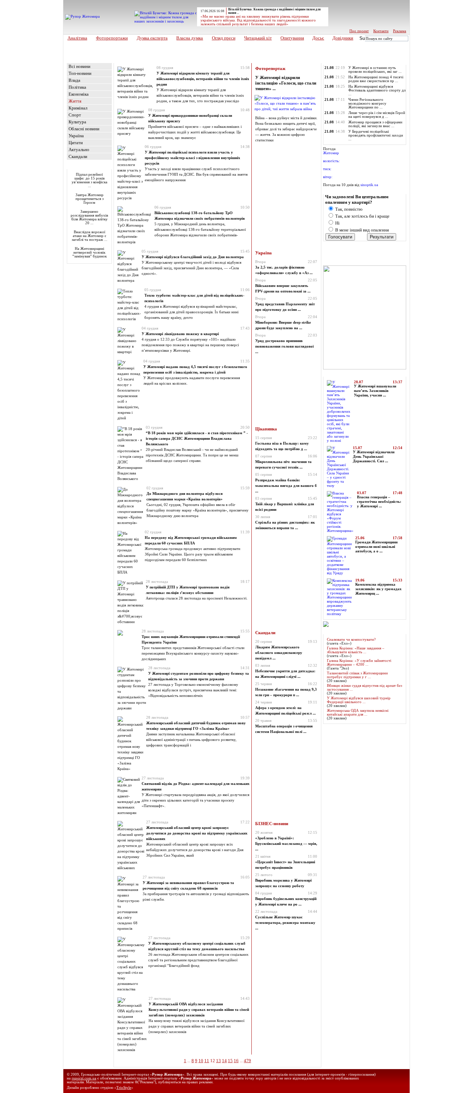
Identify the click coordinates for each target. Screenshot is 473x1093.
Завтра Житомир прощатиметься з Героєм (89, 198)
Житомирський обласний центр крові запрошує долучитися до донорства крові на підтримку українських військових (197, 833)
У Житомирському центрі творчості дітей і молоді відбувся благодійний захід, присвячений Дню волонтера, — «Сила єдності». (191, 268)
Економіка (79, 94)
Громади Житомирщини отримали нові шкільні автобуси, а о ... (376, 546)
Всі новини (79, 66)
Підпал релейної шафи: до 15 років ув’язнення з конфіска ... (89, 180)
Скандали (78, 156)
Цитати (76, 142)
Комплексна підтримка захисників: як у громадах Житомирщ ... (378, 589)
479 (247, 1060)
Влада (74, 80)
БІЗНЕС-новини (271, 823)
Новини (123, 60)
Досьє (318, 38)
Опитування (292, 38)
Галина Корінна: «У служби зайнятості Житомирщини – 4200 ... (359, 662)
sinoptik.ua (369, 185)
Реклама (399, 31)
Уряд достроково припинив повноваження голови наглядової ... (284, 346)
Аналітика (77, 38)
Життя (142, 60)
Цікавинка (266, 428)
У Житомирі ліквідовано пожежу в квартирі (180, 334)
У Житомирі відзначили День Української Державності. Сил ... (373, 456)
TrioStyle (123, 1088)
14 (224, 1060)
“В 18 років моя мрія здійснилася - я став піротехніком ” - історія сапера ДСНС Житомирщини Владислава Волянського (197, 438)
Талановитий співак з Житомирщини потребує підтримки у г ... (357, 675)
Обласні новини (84, 128)
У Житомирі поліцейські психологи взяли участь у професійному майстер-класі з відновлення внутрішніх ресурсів (192, 157)
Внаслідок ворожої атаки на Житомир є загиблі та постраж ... (89, 236)
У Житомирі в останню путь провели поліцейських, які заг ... (375, 69)
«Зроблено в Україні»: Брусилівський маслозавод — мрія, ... (286, 843)
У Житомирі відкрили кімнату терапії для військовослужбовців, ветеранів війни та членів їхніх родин (203, 78)
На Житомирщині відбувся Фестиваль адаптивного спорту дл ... (376, 90)
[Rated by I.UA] (394, 1083)
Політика (77, 87)
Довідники (342, 38)
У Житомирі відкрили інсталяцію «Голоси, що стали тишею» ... (285, 83)
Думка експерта (152, 38)
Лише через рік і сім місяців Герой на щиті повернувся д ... (376, 115)
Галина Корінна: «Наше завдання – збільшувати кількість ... (355, 650)
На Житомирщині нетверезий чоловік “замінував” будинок (89, 252)
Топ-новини (80, 73)
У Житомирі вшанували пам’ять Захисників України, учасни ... (375, 390)
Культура (77, 121)
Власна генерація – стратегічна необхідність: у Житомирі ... (379, 501)
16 (236, 1060)
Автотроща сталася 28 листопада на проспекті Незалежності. (197, 598)
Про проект (359, 31)
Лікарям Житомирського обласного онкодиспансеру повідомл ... (278, 652)
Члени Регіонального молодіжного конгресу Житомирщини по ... (367, 103)
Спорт (75, 114)
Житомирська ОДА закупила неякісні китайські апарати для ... (358, 712)
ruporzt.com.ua (84, 1078)
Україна (76, 135)
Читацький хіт (258, 38)
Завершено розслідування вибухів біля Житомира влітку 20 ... (89, 217)
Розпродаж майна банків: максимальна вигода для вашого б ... (286, 485)
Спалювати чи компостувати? (351, 639)
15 (230, 1060)
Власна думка (189, 38)
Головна (77, 60)
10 (200, 1060)
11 (206, 1060)
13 (218, 1060)
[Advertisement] (87, 308)
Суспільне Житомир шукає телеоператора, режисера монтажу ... (285, 922)
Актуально (79, 149)
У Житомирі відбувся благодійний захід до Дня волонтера (193, 257)
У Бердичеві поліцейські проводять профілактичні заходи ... (375, 135)
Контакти (381, 31)
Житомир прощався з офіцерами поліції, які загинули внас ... (375, 124)
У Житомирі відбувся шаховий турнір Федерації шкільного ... (359, 700)
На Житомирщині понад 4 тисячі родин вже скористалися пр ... (375, 79)
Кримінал (78, 108)
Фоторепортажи (112, 38)
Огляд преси (223, 38)
